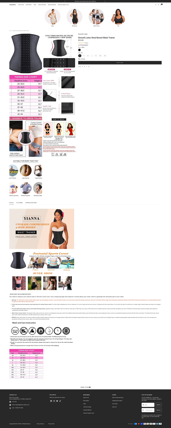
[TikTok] (60, 400)
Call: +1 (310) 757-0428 (17, 407)
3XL (105, 55)
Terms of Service (40, 423)
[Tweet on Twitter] (86, 66)
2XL (100, 55)
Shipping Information (117, 400)
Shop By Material (52, 4)
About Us (114, 407)
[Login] (158, 4)
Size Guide (114, 403)
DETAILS (11, 202)
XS (79, 55)
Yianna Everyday (42, 4)
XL (96, 55)
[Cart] (161, 4)
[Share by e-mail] (88, 66)
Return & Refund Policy (117, 397)
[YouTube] (57, 400)
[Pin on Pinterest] (84, 66)
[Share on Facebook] (82, 66)
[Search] (155, 4)
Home (10, 30)
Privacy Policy (146, 416)
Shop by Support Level (63, 4)
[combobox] (143, 410)
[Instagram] (54, 400)
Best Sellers (29, 4)
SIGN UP (158, 404)
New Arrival (21, 4)
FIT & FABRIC (19, 202)
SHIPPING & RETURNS (31, 202)
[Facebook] (51, 400)
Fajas (35, 4)
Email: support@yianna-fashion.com (20, 404)
